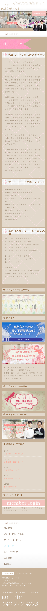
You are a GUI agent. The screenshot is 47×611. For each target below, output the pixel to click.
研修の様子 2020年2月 (13, 454)
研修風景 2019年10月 (14, 462)
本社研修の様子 (10, 487)
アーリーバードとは (13, 540)
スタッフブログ (11, 552)
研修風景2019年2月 (12, 478)
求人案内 (8, 528)
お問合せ (8, 564)
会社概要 (8, 558)
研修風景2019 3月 (11, 470)
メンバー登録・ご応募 (14, 534)
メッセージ (9, 546)
